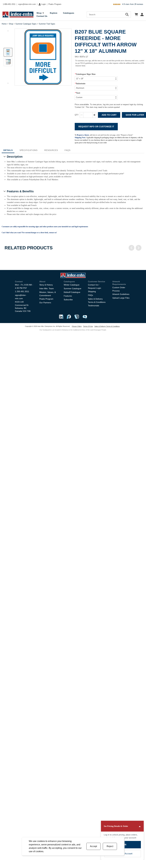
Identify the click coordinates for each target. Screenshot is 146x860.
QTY (77, 115)
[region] (73, 256)
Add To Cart (109, 115)
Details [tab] (8, 150)
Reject (110, 846)
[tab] (8, 52)
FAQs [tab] (67, 150)
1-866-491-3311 (9, 4)
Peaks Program (54, 4)
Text (77, 93)
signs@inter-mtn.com (27, 4)
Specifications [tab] (28, 150)
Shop (11, 24)
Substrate (80, 83)
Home (4, 24)
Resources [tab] (51, 150)
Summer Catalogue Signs (25, 24)
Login (43, 4)
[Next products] (138, 248)
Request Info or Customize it (96, 126)
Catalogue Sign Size (85, 74)
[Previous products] (131, 248)
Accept (93, 846)
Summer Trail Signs (47, 24)
